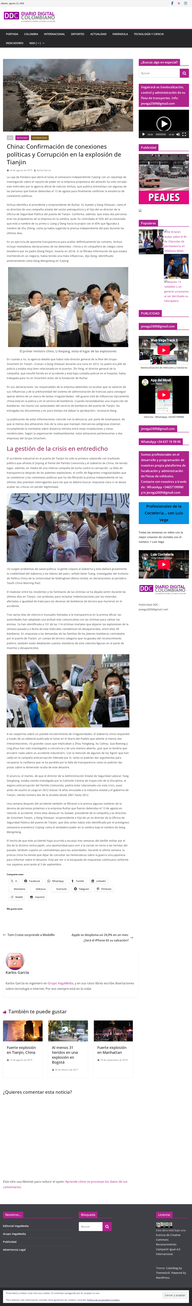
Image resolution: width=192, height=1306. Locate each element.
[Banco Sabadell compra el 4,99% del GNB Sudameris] (176, 266)
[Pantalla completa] (184, 134)
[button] (43, 43)
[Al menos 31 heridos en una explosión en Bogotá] (68, 1023)
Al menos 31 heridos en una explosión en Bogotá (65, 1055)
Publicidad (9, 1242)
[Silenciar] (178, 134)
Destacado (22, 137)
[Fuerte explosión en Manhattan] (113, 1023)
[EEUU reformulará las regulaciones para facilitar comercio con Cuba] (151, 241)
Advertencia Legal (14, 1249)
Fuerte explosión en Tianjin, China (21, 1050)
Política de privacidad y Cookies (103, 1299)
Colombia (31, 34)
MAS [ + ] (35, 43)
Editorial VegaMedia (16, 1226)
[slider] (161, 134)
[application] (164, 124)
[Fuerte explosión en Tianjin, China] (23, 1023)
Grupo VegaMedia (60, 983)
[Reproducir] (144, 134)
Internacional (54, 34)
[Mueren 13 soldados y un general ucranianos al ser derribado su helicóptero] (176, 291)
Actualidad (98, 34)
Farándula (120, 34)
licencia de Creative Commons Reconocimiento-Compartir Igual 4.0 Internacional (168, 1244)
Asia (10, 137)
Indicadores (14, 43)
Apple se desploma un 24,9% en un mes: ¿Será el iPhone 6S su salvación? (100, 937)
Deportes (77, 34)
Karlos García (44, 170)
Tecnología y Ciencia (149, 34)
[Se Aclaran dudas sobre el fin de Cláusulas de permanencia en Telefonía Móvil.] (176, 241)
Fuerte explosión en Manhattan (111, 1050)
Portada (12, 34)
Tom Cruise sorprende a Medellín (31, 935)
